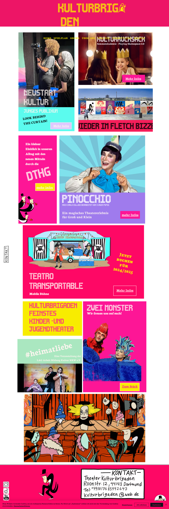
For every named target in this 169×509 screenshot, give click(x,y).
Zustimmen (156, 505)
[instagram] (6, 484)
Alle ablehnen (141, 505)
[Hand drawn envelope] (6, 254)
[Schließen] (166, 505)
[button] (75, 37)
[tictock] (6, 491)
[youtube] (6, 497)
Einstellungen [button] (127, 505)
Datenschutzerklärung (22, 506)
